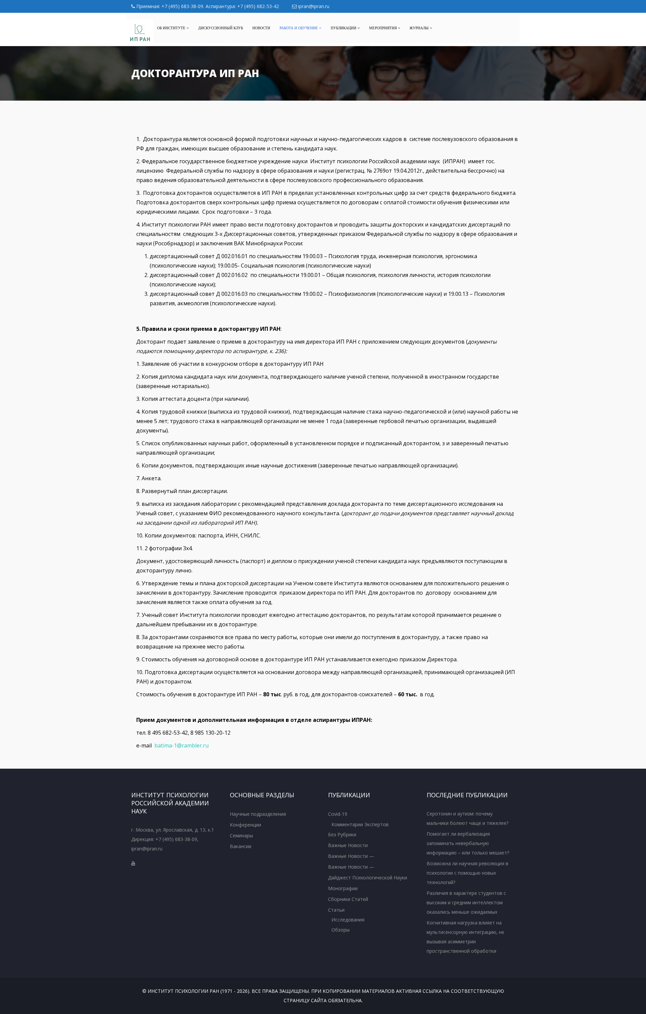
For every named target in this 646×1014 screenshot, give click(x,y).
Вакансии (240, 846)
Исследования (347, 919)
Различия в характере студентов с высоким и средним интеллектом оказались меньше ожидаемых (466, 902)
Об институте (171, 28)
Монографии (343, 888)
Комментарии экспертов (360, 824)
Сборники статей (348, 899)
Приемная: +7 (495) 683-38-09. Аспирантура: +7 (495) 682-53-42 (207, 6)
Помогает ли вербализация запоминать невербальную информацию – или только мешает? (468, 843)
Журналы (419, 28)
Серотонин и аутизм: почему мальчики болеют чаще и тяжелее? (467, 818)
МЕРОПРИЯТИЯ (383, 28)
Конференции (245, 824)
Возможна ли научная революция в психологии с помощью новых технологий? (467, 872)
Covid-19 (337, 814)
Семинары (241, 835)
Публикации (344, 28)
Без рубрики (342, 834)
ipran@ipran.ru (313, 6)
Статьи (336, 910)
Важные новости (348, 845)
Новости (261, 28)
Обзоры (340, 929)
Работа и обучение (299, 28)
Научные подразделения (258, 814)
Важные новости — (351, 856)
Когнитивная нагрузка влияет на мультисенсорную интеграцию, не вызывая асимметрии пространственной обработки (465, 936)
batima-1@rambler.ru (181, 745)
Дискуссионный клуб (220, 28)
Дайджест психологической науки (367, 877)
